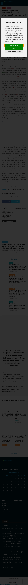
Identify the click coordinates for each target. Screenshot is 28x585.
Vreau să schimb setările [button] (14, 51)
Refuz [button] (14, 48)
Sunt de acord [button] (14, 45)
